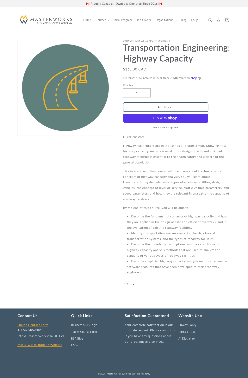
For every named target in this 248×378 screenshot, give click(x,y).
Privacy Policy (187, 325)
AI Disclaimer (187, 338)
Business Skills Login (84, 325)
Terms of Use (186, 331)
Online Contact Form (32, 325)
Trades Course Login (84, 331)
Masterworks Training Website (39, 344)
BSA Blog (77, 338)
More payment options (165, 127)
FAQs (74, 345)
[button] (102, 20)
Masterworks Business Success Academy (128, 373)
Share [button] (130, 284)
